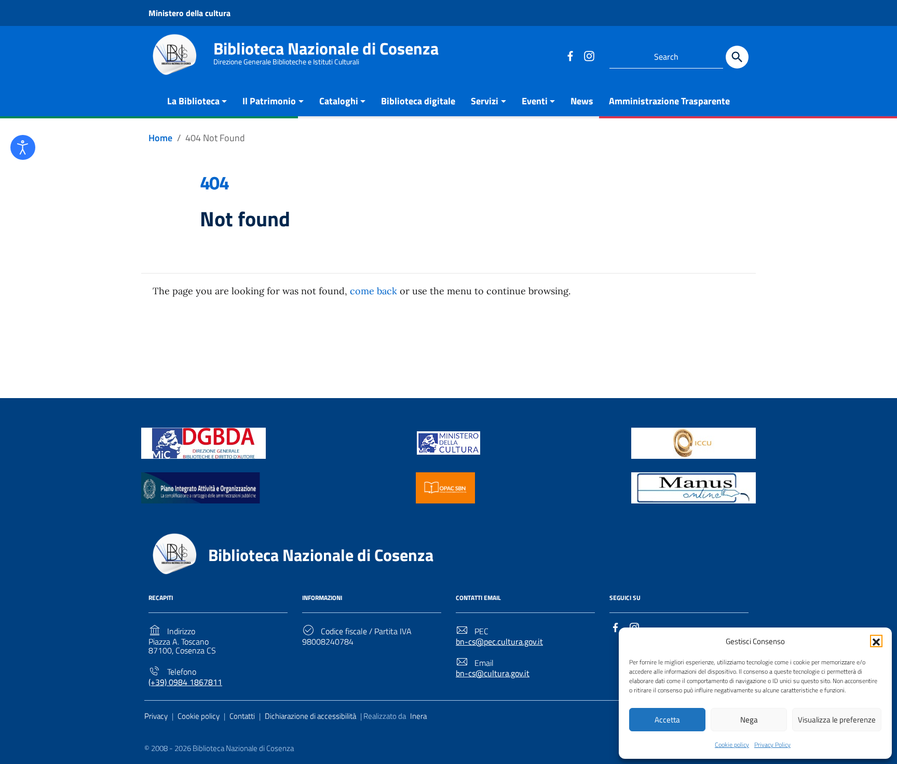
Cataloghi (338, 101)
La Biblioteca (193, 101)
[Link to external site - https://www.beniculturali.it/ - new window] (448, 442)
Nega (749, 720)
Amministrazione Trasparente (669, 101)
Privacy (156, 716)
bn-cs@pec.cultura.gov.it (499, 641)
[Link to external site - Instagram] (588, 55)
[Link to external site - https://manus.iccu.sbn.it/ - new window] (693, 487)
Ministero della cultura (189, 13)
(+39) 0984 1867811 (185, 682)
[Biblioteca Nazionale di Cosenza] (174, 55)
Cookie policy (732, 744)
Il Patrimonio (269, 101)
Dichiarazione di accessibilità (310, 716)
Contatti (242, 716)
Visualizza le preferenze (837, 720)
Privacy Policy (772, 744)
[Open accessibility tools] (22, 147)
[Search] (737, 57)
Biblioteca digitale (418, 101)
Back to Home (444, 342)
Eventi (535, 101)
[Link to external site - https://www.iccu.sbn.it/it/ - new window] (693, 442)
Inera (418, 716)
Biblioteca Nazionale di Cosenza (326, 48)
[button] (876, 641)
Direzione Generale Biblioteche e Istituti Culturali (286, 61)
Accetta (667, 720)
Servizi (484, 101)
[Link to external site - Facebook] (570, 55)
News (581, 101)
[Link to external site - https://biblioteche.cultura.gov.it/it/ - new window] (203, 442)
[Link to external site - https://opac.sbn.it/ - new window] (445, 487)
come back (373, 291)
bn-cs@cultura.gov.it (492, 673)
